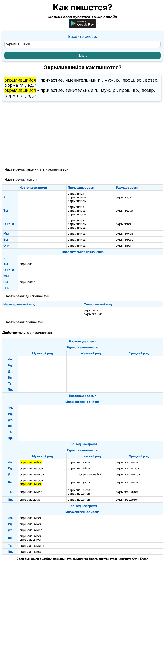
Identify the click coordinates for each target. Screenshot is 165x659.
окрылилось (77, 201)
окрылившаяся (79, 462)
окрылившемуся (32, 474)
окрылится (124, 224)
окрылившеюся (79, 490)
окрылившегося (31, 468)
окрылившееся (127, 462)
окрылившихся (31, 524)
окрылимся (124, 233)
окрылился (76, 193)
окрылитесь (124, 239)
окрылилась (77, 197)
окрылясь (91, 310)
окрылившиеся (31, 518)
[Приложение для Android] (82, 26)
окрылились (77, 233)
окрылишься (125, 210)
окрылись (27, 264)
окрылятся (124, 245)
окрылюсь (123, 197)
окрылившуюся (79, 482)
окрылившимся (31, 492)
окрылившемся (31, 499)
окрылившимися (32, 545)
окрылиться (58, 169)
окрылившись (94, 314)
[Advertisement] (82, 134)
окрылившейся (79, 468)
